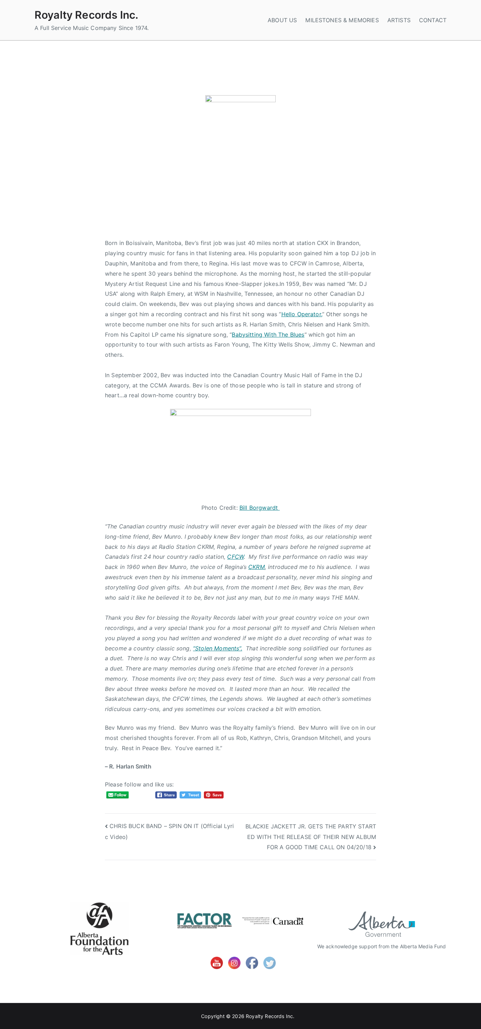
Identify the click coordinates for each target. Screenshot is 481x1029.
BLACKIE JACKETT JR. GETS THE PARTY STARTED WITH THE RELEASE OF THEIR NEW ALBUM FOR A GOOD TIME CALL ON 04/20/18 (310, 837)
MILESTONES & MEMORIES (342, 20)
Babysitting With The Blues (268, 334)
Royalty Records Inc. (86, 14)
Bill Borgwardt (259, 507)
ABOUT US (282, 20)
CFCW (235, 556)
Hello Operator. (301, 314)
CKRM (256, 566)
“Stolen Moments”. (217, 648)
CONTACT (432, 20)
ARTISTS (399, 20)
